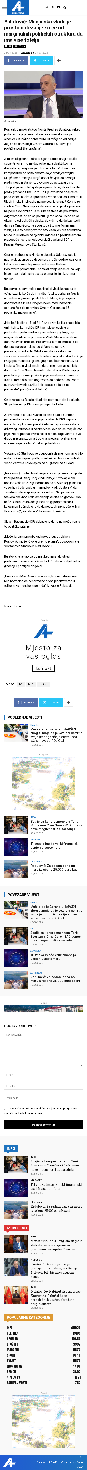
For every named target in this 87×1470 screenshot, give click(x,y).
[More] (58, 60)
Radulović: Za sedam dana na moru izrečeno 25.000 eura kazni (55, 867)
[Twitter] (53, 7)
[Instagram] (47, 7)
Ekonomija (37, 861)
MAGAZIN (36, 839)
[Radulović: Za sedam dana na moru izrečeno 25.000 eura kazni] (16, 869)
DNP (30, 684)
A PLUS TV (36, 1259)
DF (20, 684)
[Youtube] (59, 7)
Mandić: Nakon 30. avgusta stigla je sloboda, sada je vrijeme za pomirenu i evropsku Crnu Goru (56, 1245)
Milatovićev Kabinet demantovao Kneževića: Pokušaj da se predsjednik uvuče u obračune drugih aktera (56, 1297)
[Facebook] (41, 7)
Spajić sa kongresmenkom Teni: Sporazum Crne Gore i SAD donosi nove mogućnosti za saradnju (56, 825)
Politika (19, 46)
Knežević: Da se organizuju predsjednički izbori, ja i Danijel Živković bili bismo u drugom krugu (55, 1270)
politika (43, 684)
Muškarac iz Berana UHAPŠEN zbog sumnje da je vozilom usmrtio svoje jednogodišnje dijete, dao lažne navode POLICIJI (56, 735)
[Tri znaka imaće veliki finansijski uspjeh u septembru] (16, 847)
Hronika (34, 725)
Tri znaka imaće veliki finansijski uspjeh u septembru (55, 845)
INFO (8, 46)
